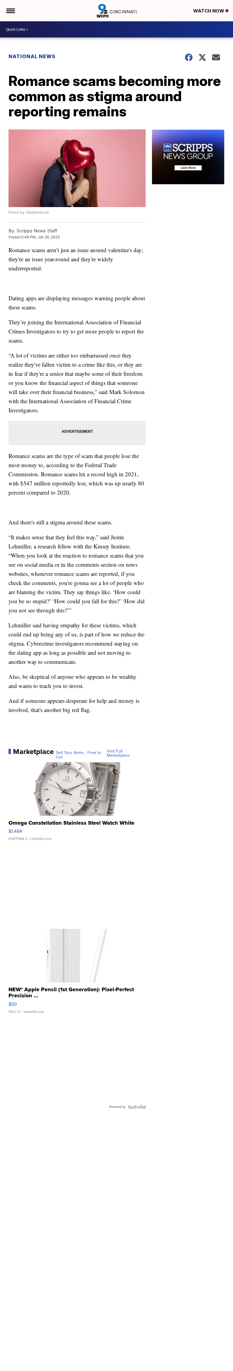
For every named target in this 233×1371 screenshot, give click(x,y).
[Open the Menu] (10, 10)
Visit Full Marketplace (118, 753)
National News (32, 56)
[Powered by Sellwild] (137, 1107)
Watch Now (209, 11)
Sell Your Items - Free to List (78, 755)
